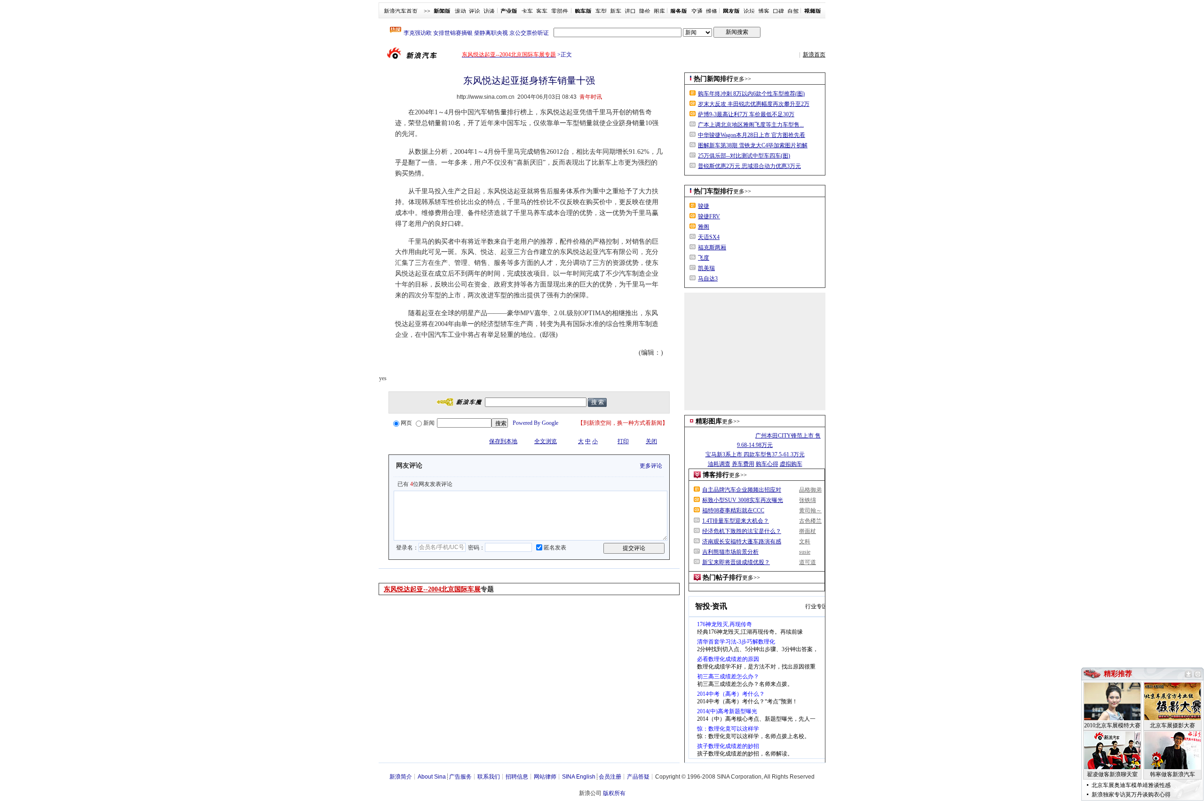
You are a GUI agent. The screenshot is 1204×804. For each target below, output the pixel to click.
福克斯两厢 (712, 247)
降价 (644, 11)
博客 (763, 11)
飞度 (703, 258)
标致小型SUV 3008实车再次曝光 (742, 500)
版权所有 (614, 793)
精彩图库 (709, 421)
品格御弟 (810, 489)
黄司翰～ (810, 510)
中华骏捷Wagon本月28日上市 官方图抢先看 (751, 135)
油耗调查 (719, 464)
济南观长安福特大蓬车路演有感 (741, 541)
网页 (406, 423)
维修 (711, 11)
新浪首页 (814, 54)
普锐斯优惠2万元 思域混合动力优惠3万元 (749, 166)
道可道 (807, 562)
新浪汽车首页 (401, 11)
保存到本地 (503, 441)
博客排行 (716, 474)
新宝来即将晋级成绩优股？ (736, 562)
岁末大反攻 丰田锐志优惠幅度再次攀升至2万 (753, 104)
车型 (601, 11)
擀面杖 (807, 531)
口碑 (778, 11)
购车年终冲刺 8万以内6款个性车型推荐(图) (751, 93)
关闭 (651, 441)
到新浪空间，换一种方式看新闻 (622, 423)
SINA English (578, 776)
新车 (615, 11)
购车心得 (767, 464)
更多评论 (651, 465)
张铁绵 (807, 500)
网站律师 (545, 776)
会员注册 (610, 776)
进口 (630, 11)
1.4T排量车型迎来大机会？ (735, 520)
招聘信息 (517, 776)
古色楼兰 (810, 520)
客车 (541, 11)
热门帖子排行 (722, 577)
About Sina (432, 776)
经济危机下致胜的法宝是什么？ (741, 531)
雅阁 (703, 226)
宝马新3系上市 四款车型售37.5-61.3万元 (755, 454)
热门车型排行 (713, 191)
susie (804, 552)
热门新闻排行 (713, 78)
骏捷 (703, 206)
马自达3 (708, 278)
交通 (697, 11)
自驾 (793, 11)
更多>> (742, 79)
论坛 (749, 11)
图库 (659, 11)
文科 (804, 541)
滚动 (460, 11)
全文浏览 (545, 441)
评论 (474, 11)
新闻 (429, 423)
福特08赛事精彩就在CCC (733, 510)
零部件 (559, 11)
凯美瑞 (706, 268)
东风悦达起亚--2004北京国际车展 (432, 589)
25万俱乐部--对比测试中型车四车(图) (744, 155)
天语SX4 (709, 237)
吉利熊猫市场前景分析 (730, 552)
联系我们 (488, 776)
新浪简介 (400, 776)
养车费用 (743, 464)
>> (427, 11)
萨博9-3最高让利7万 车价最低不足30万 (746, 114)
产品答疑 (638, 776)
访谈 (489, 11)
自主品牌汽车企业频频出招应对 (741, 489)
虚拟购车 (791, 464)
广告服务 (460, 776)
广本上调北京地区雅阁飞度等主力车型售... (751, 124)
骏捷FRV (709, 216)
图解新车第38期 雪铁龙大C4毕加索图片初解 (753, 145)
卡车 (527, 11)
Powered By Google (535, 423)
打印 (623, 441)
